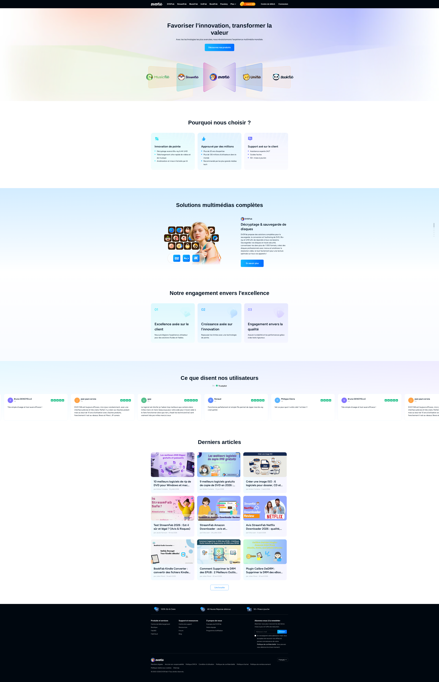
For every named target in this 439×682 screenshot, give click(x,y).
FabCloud (154, 634)
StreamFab (182, 4)
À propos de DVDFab (213, 624)
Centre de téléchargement (160, 624)
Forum (181, 631)
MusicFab (193, 4)
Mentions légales (157, 664)
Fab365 (153, 631)
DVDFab (170, 4)
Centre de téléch (268, 4)
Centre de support (185, 624)
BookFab (214, 4)
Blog (180, 634)
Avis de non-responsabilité (174, 664)
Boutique (154, 627)
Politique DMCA (191, 664)
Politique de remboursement (260, 664)
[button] (219, 47)
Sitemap (176, 668)
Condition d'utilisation (206, 664)
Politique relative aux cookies (161, 668)
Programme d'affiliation (214, 631)
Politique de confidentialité (266, 644)
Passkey (224, 4)
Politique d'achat (243, 664)
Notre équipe (211, 627)
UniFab (204, 4)
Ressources (183, 627)
